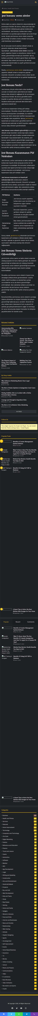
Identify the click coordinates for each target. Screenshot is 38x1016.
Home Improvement (8, 827)
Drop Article (6, 20)
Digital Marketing (8, 839)
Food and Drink (7, 917)
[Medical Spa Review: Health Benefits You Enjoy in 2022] (6, 462)
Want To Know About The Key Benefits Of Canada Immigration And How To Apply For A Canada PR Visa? (24, 452)
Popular (6, 622)
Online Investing (7, 962)
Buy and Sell (6, 890)
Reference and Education (10, 845)
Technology (6, 830)
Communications (8, 971)
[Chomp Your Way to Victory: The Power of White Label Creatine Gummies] (28, 332)
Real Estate (6, 902)
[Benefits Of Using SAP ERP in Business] (6, 537)
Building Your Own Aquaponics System (26, 361)
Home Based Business (9, 950)
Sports (4, 938)
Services (5, 821)
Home (5, 8)
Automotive (6, 857)
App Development (8, 869)
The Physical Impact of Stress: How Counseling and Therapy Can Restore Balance (9, 363)
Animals (5, 932)
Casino (5, 854)
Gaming (5, 905)
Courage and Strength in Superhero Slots (13, 400)
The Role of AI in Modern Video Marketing (14, 405)
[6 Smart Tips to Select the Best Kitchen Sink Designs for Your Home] (6, 611)
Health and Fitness (13, 8)
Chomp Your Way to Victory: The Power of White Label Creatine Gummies (26, 341)
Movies (5, 959)
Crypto (5, 988)
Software (5, 860)
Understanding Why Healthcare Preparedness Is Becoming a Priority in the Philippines (9, 330)
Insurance (5, 953)
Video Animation (7, 983)
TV (3, 956)
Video (4, 974)
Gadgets (5, 911)
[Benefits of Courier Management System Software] (6, 444)
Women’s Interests (8, 914)
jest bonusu (29, 118)
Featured (5, 824)
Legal (4, 872)
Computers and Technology (11, 833)
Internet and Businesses (10, 920)
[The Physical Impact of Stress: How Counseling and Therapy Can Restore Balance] (9, 354)
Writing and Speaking (9, 875)
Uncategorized (7, 941)
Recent (18, 622)
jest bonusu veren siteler (14, 70)
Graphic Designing (8, 935)
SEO (4, 866)
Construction (6, 878)
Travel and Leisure (8, 851)
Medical (5, 863)
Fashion (5, 842)
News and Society (8, 923)
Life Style (5, 836)
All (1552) (19, 411)
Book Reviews (7, 980)
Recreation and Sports (9, 986)
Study (4, 899)
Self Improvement (8, 944)
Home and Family (8, 908)
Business (5, 815)
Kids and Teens (7, 896)
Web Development (8, 893)
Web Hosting (6, 929)
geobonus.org (15, 235)
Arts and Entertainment (9, 881)
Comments (30, 622)
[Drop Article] (9, 2)
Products (5, 887)
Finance (5, 848)
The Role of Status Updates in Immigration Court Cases (18, 388)
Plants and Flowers (8, 968)
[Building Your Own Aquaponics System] (28, 354)
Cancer (5, 965)
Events (5, 947)
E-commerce (6, 977)
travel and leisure (8, 884)
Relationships (6, 926)
